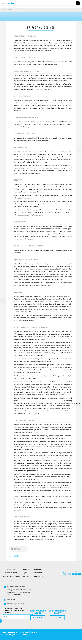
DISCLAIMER (23, 632)
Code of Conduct (37, 576)
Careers (25, 569)
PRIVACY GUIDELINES (9, 632)
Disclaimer (14, 556)
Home (5, 10)
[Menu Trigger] (78, 3)
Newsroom (38, 569)
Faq (11, 580)
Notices (26, 576)
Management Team (11, 573)
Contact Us (37, 573)
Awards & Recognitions (11, 576)
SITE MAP (34, 632)
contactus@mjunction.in (15, 604)
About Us (11, 569)
